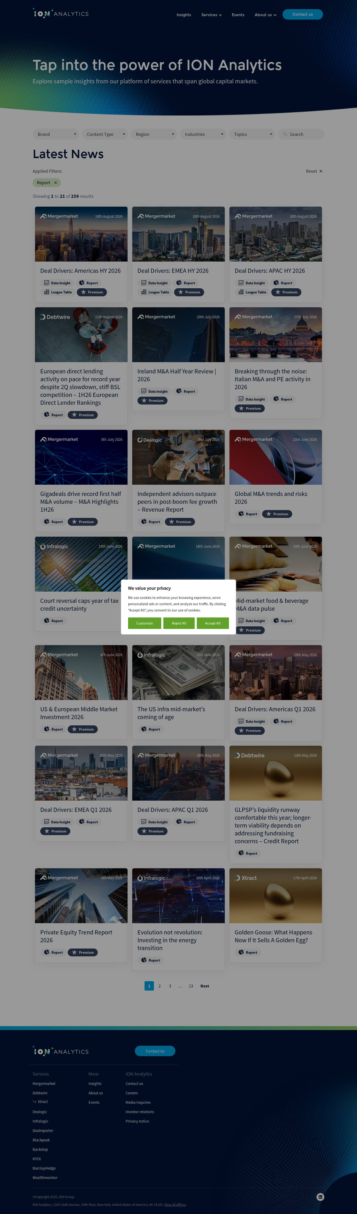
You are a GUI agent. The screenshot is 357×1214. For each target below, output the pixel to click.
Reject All (179, 623)
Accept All (213, 623)
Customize (144, 623)
